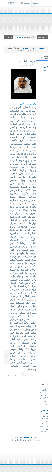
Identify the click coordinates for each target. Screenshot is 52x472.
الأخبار (34, 48)
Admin (24, 373)
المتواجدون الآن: (44, 412)
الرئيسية (42, 48)
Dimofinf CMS (28, 437)
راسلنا (43, 70)
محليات (25, 48)
